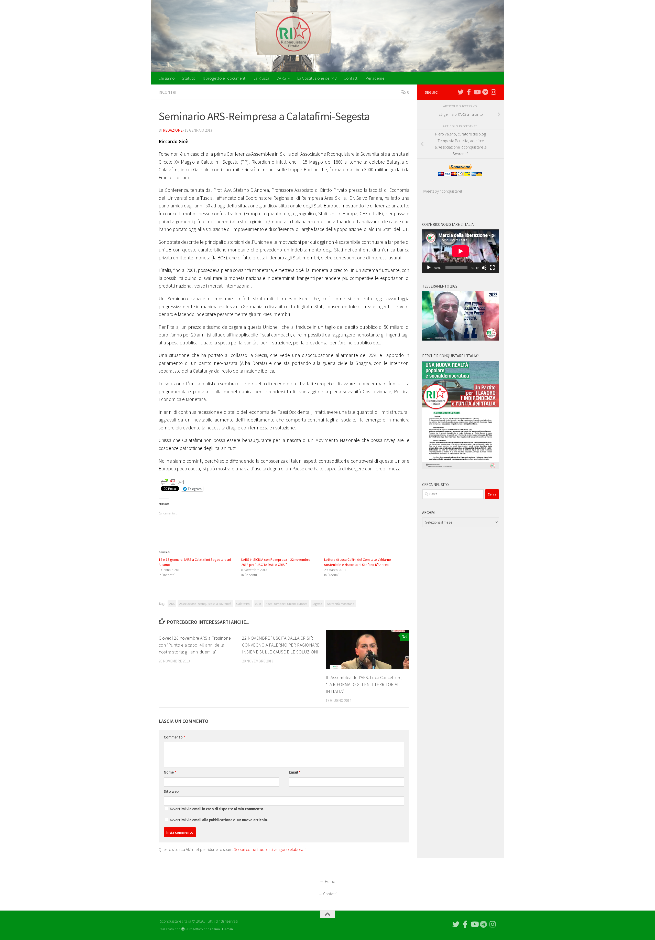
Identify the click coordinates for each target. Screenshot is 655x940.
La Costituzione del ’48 (316, 78)
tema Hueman (222, 929)
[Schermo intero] (492, 267)
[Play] (428, 267)
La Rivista (261, 78)
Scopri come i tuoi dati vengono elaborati (269, 849)
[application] (460, 251)
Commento (174, 737)
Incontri (167, 92)
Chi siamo (166, 78)
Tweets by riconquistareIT (443, 191)
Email (295, 772)
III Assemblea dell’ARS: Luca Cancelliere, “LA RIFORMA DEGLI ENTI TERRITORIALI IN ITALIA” (364, 684)
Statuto (188, 78)
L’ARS (281, 78)
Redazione (172, 130)
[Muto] (484, 267)
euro (258, 603)
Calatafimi (243, 603)
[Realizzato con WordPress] (183, 929)
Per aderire (375, 78)
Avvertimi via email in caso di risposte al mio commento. (217, 808)
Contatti (351, 78)
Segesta (317, 603)
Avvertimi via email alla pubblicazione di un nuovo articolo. (219, 819)
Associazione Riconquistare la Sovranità (205, 603)
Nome (170, 772)
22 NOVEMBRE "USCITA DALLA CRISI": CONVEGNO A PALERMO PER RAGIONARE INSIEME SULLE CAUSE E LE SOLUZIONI (281, 645)
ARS (171, 603)
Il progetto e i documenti (224, 78)
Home (330, 881)
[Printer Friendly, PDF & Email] (173, 482)
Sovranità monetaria (340, 603)
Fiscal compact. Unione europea (287, 603)
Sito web (171, 791)
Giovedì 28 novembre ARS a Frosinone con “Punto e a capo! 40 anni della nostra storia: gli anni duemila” (195, 645)
